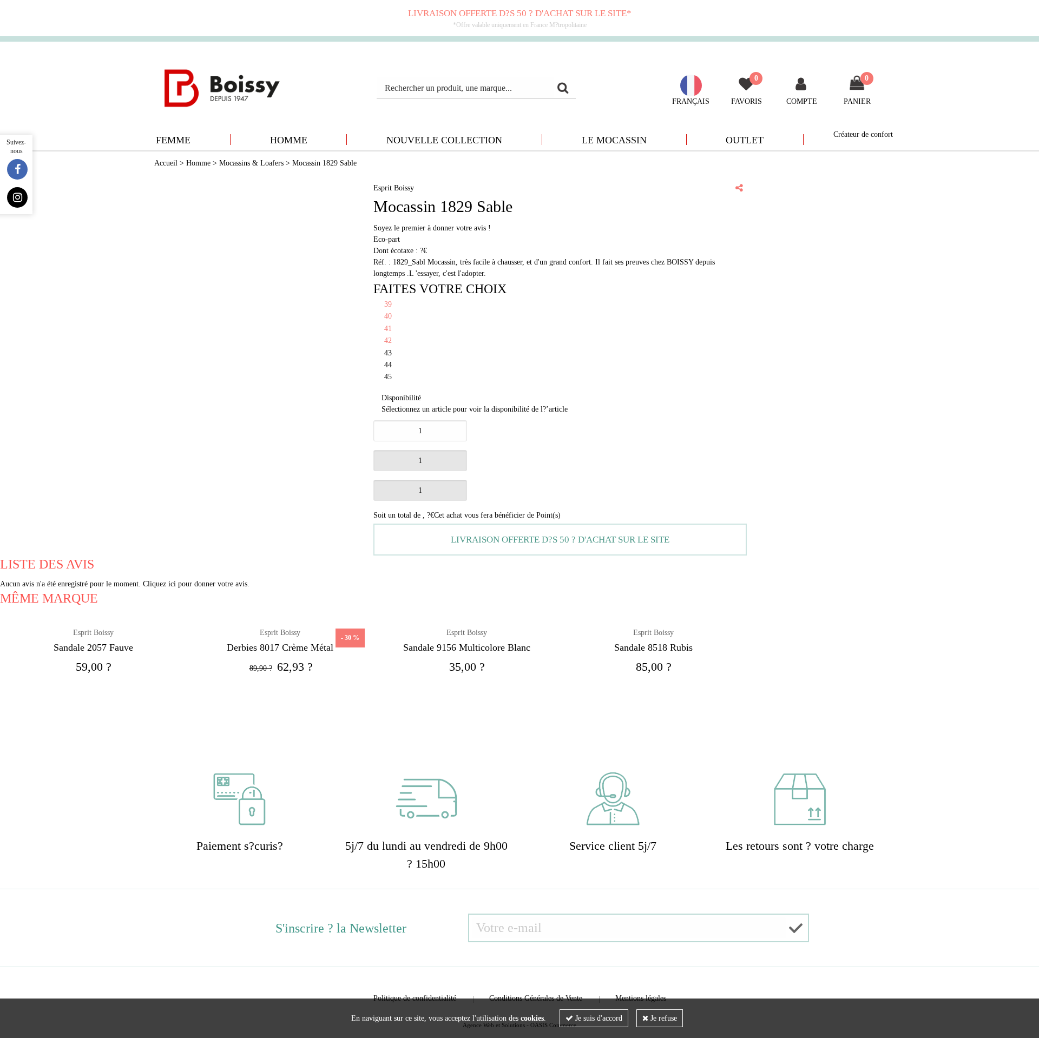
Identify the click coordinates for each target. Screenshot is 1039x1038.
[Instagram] (17, 197)
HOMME (288, 140)
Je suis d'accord (597, 1018)
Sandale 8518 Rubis (653, 647)
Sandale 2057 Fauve (93, 647)
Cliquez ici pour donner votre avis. (196, 584)
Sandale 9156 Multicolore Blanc (466, 647)
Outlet (745, 140)
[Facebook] (17, 169)
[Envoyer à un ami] (739, 187)
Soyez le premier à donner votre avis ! (432, 228)
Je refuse (662, 1018)
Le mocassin (614, 140)
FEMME (173, 140)
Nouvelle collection (444, 140)
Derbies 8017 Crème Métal (280, 647)
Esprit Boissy (93, 633)
